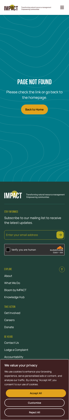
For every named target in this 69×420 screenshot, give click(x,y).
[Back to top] (62, 269)
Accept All (36, 393)
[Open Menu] (62, 7)
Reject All (34, 412)
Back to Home (34, 109)
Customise (34, 402)
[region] (34, 389)
